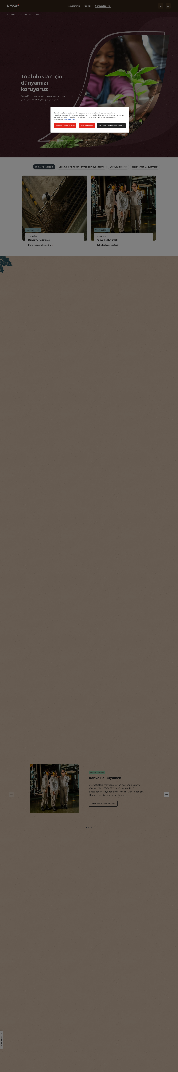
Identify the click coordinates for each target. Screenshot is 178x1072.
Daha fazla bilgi (69, 119)
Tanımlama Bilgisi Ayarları (65, 126)
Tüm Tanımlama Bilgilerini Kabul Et (111, 126)
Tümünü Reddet (87, 126)
